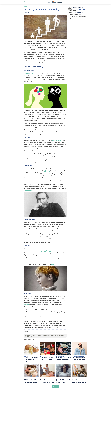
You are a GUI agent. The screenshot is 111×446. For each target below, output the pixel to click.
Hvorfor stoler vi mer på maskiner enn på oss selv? (63, 359)
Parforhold (26, 377)
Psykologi (26, 6)
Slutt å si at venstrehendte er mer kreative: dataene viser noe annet (79, 381)
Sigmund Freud (56, 140)
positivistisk (46, 170)
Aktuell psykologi (60, 356)
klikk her (53, 264)
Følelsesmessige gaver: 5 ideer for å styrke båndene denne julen (47, 359)
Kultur (41, 356)
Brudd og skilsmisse (44, 377)
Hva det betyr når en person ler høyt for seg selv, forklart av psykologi (79, 359)
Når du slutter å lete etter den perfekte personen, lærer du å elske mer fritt (30, 381)
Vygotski (26, 304)
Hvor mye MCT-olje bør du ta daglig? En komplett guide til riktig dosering (31, 359)
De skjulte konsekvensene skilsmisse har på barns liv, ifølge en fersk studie (47, 381)
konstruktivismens (46, 250)
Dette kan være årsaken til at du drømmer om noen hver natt (63, 381)
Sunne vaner (26, 356)
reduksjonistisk (28, 190)
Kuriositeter (75, 377)
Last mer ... (55, 386)
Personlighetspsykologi (78, 356)
